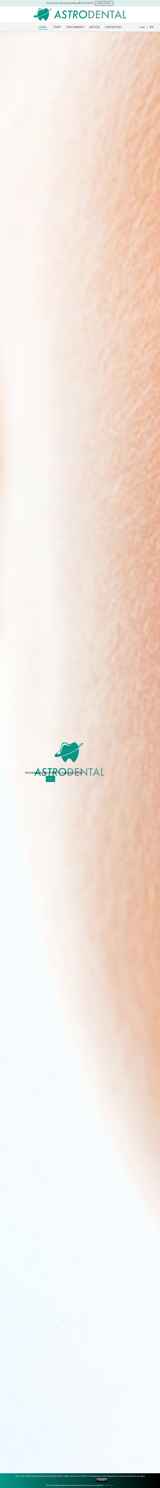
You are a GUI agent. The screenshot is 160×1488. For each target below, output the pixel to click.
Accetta (102, 1480)
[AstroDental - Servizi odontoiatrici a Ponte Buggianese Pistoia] (80, 14)
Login (142, 27)
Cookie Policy (108, 1485)
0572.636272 (86, 3)
